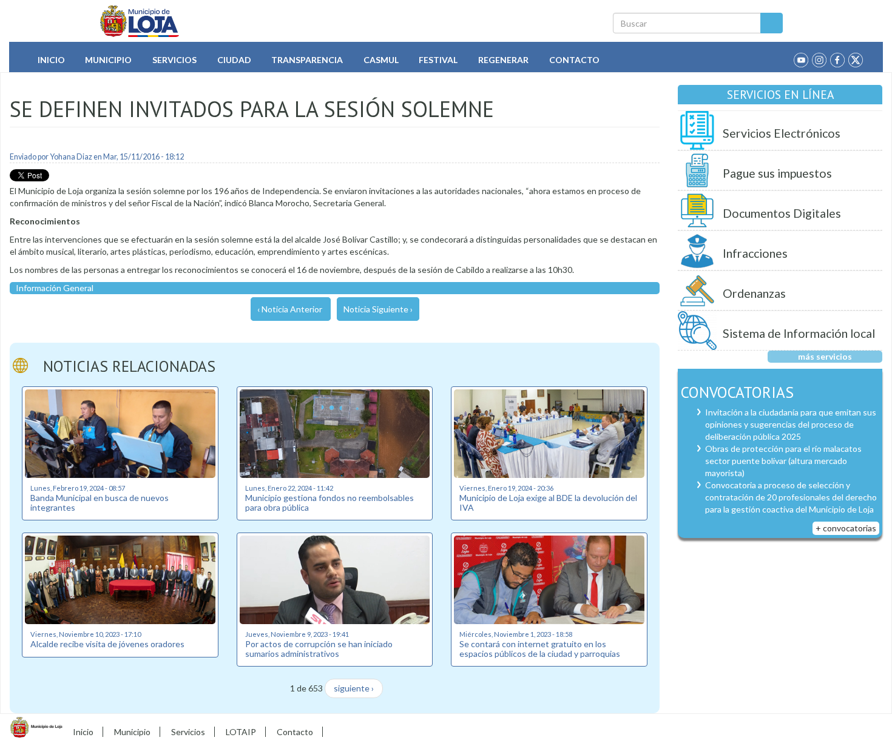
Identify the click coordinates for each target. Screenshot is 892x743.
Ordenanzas (754, 293)
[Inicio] (140, 21)
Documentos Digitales (782, 213)
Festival (438, 60)
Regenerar (503, 60)
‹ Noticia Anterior (289, 309)
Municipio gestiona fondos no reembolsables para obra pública (329, 502)
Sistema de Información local (799, 333)
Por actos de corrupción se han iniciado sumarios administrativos (319, 648)
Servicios (174, 60)
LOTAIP (241, 732)
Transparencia (307, 60)
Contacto (574, 60)
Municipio (108, 60)
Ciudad (234, 60)
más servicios (825, 356)
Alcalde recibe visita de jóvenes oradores (107, 644)
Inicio (51, 60)
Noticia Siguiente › (378, 309)
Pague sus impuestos (777, 173)
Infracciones (755, 253)
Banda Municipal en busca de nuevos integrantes (99, 502)
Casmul (381, 60)
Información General (54, 288)
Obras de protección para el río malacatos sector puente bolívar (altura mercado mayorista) (783, 460)
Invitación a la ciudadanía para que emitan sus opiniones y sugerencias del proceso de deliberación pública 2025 (790, 424)
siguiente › (354, 688)
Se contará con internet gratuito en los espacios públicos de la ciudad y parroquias (539, 648)
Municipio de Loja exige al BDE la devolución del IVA (548, 502)
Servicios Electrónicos (781, 133)
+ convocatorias (846, 528)
